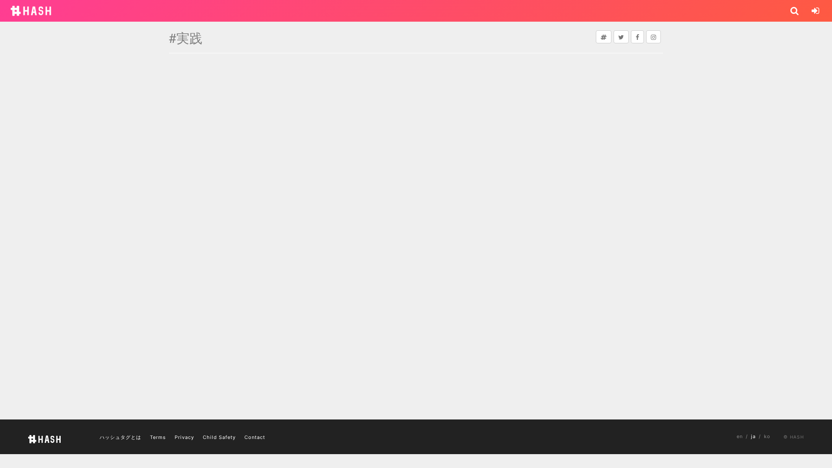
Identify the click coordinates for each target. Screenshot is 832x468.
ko (767, 436)
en (740, 436)
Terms (158, 437)
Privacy (184, 437)
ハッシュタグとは (120, 437)
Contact (254, 437)
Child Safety (219, 437)
